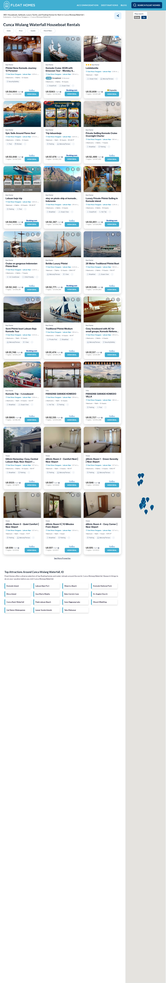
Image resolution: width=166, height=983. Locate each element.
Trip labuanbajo (53, 133)
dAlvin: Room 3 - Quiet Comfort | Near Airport (22, 525)
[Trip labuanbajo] (62, 114)
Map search (139, 14)
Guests (33, 31)
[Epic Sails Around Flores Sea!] (22, 114)
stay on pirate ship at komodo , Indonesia (61, 199)
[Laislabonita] (102, 49)
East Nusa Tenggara (14, 74)
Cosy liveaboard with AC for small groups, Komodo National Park (101, 330)
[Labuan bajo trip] (22, 179)
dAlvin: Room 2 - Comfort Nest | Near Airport (62, 460)
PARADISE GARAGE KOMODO (61, 394)
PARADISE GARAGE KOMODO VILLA (101, 395)
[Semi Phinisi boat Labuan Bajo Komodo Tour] (22, 309)
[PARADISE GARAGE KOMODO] (62, 375)
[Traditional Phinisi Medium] (62, 309)
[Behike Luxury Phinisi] (62, 244)
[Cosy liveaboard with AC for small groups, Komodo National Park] (102, 309)
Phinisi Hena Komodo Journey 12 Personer (21, 69)
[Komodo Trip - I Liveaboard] (22, 375)
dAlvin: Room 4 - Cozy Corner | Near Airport (101, 525)
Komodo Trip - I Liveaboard (19, 394)
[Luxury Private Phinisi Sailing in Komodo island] (102, 179)
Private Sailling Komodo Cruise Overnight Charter (101, 134)
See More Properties (62, 558)
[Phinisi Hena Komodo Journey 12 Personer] (22, 49)
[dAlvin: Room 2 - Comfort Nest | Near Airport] (62, 440)
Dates (9, 31)
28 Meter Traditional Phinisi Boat (102, 263)
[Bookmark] (38, 39)
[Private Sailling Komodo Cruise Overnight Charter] (102, 114)
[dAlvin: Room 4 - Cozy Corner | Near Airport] (102, 505)
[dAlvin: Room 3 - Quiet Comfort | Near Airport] (22, 505)
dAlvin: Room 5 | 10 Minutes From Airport (60, 525)
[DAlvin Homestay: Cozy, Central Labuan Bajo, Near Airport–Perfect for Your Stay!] (22, 440)
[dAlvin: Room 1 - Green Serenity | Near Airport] (102, 440)
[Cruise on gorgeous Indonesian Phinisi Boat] (22, 244)
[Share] (117, 15)
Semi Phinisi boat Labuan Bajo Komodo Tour (21, 330)
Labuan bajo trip (14, 198)
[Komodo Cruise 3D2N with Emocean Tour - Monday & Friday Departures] (62, 49)
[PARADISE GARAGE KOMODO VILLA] (102, 375)
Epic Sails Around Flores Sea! (21, 133)
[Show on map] (33, 39)
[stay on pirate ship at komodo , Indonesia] (62, 179)
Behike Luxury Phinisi (57, 263)
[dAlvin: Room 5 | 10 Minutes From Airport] (62, 505)
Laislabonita (92, 68)
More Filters (48, 31)
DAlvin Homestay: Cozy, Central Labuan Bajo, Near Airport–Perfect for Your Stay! (22, 460)
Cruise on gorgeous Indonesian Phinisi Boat (21, 265)
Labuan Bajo (27, 74)
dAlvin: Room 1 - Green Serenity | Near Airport (102, 460)
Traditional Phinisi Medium (59, 328)
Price (20, 31)
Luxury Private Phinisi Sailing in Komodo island (102, 199)
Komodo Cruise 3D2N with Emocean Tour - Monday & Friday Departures (59, 69)
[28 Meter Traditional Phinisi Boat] (102, 244)
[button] (151, 508)
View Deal (31, 94)
